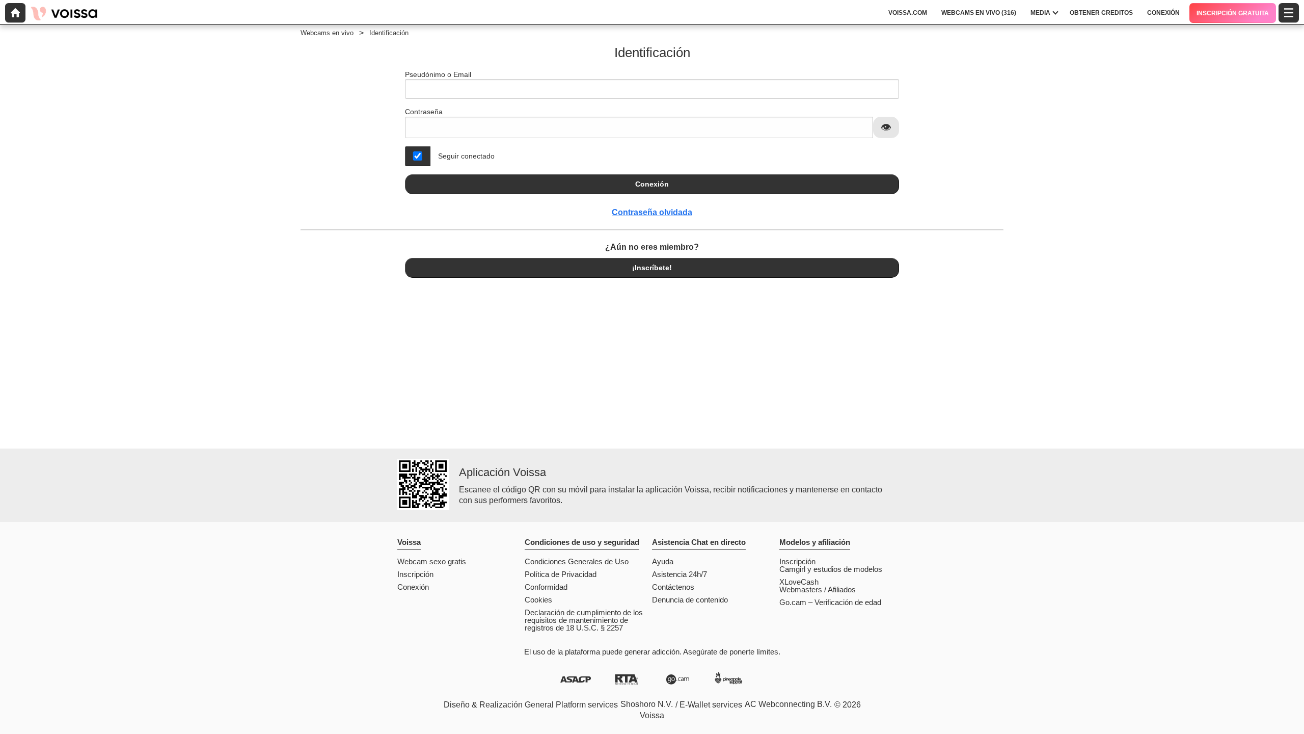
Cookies (538, 599)
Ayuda (662, 561)
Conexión (652, 184)
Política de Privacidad (560, 574)
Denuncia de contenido (690, 599)
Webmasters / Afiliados (817, 589)
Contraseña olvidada (652, 212)
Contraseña (424, 112)
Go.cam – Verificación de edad (830, 602)
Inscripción (415, 574)
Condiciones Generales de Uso (577, 561)
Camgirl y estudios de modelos (830, 569)
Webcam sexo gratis (431, 561)
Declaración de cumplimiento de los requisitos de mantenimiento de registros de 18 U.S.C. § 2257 (584, 620)
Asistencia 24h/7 (679, 574)
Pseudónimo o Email (438, 74)
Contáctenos (673, 587)
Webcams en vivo (327, 33)
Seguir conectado (466, 156)
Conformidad (546, 587)
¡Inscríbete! (652, 268)
